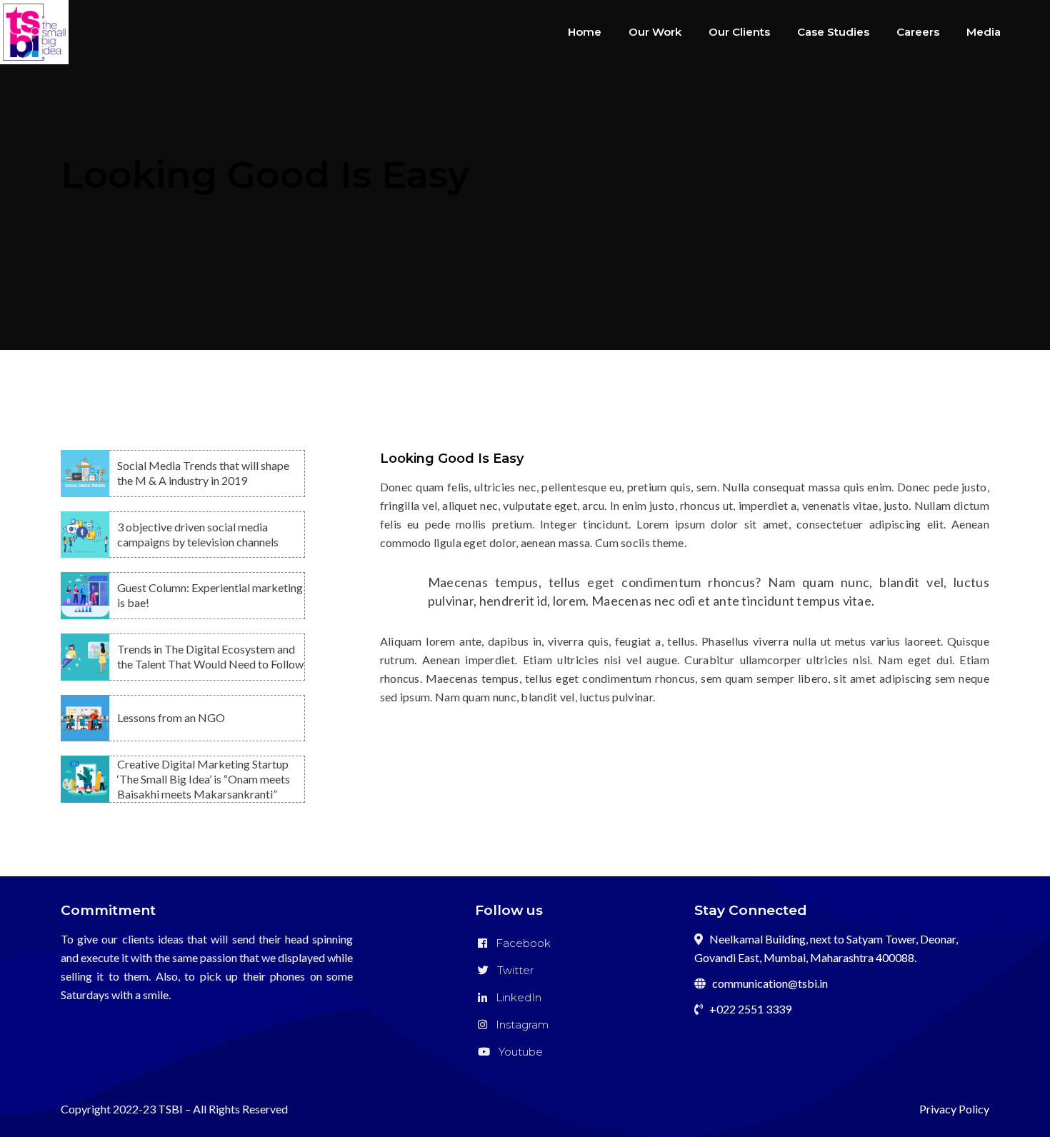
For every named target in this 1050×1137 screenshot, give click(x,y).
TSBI (170, 1109)
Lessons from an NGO (171, 717)
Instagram (518, 1024)
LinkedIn (514, 997)
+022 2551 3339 (750, 1009)
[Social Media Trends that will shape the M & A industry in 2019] (85, 473)
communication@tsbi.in (770, 983)
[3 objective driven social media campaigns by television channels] (85, 535)
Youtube (516, 1051)
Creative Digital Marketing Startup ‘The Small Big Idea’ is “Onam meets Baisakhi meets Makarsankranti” (203, 779)
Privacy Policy (954, 1109)
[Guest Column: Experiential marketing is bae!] (85, 595)
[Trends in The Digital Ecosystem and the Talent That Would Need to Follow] (85, 657)
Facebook (519, 943)
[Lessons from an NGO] (85, 718)
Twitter (511, 970)
